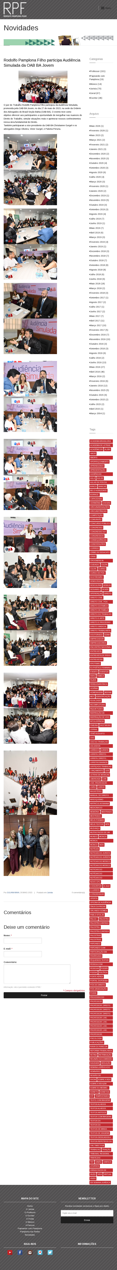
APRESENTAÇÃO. (98, 470)
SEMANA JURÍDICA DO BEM (100, 1067)
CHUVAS (106, 503)
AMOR (93, 453)
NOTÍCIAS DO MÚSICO (100, 865)
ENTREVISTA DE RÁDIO (100, 655)
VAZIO (93, 1174)
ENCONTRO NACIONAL (100, 647)
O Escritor (29, 1215)
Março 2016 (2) (97, 376)
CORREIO (94, 548)
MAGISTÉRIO (96, 791)
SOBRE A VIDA (104, 1080)
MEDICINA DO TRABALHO (96, 808)
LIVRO (93, 787)
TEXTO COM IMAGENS (100, 1100)
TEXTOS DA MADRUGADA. (96, 1125)
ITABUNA (94, 725)
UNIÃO (98, 1162)
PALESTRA (104, 919)
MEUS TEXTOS (96, 824)
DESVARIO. (95, 589)
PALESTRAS (95, 935)
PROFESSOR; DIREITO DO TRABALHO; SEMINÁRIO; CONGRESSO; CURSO (100, 1010)
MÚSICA (102, 837)
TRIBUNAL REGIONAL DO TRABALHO (100, 1154)
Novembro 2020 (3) (99, 158)
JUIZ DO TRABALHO (99, 742)
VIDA (100, 1174)
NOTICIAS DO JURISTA (100, 853)
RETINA (93, 1055)
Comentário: (10, 962)
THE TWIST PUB (97, 1145)
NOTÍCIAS (94, 849)
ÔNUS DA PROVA (97, 907)
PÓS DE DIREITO (97, 985)
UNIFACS (107, 1162)
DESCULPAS (95, 585)
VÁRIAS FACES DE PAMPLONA (98, 1170)
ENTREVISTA (95, 651)
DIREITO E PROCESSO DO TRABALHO (100, 622)
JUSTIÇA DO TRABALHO (101, 767)
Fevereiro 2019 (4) (99, 242)
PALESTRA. (95, 927)
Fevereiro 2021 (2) (99, 144)
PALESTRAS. (95, 940)
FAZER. (93, 680)
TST (92, 1162)
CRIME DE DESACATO (100, 552)
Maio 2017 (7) (97, 316)
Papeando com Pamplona (30, 1228)
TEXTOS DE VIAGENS (99, 1133)
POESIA (93, 972)
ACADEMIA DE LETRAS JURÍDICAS (100, 445)
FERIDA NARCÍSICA (98, 684)
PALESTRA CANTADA (99, 923)
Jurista (50, 893)
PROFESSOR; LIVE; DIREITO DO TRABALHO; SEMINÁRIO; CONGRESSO (101, 1030)
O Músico (30, 1222)
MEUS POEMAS (97, 820)
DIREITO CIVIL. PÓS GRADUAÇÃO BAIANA (100, 602)
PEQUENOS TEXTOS (99, 960)
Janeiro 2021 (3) (98, 149)
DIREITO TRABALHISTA (100, 631)
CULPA (104, 565)
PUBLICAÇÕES (96, 1042)
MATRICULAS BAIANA (99, 804)
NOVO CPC (95, 882)
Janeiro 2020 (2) (98, 191)
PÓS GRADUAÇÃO (98, 989)
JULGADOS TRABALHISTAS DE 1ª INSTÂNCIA (99, 746)
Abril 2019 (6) (96, 232)
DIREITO (108, 594)
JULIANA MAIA (13, 893)
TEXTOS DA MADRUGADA (96, 1121)
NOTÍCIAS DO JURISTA (100, 857)
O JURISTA (95, 890)
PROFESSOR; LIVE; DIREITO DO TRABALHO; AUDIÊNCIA (101, 1018)
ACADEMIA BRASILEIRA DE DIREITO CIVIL (100, 441)
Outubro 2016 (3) (98, 344)
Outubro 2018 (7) (98, 260)
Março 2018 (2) (97, 288)
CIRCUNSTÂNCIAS (98, 511)
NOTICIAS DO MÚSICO (100, 861)
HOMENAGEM (96, 692)
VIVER (93, 1178)
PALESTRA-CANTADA (99, 931)
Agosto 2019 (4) (98, 214)
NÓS (102, 845)
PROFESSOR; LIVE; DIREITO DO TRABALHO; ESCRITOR (101, 1022)
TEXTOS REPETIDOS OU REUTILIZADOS (101, 1141)
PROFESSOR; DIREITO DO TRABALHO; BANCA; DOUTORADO (100, 1005)
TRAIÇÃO (106, 1150)
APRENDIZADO (97, 466)
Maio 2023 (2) (97, 135)
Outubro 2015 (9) (98, 395)
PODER (104, 968)
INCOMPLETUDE (97, 705)
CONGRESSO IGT (98, 532)
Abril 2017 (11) (97, 320)
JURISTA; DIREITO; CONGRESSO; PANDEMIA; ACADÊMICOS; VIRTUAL (100, 754)
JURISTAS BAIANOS (99, 762)
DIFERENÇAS (96, 594)
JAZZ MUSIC (105, 725)
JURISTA (104, 750)
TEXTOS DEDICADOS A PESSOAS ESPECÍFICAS (101, 1137)
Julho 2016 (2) (97, 358)
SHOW (93, 1080)
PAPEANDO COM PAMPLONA (97, 948)
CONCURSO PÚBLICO (100, 523)
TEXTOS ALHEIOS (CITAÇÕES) (98, 1108)
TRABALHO (95, 1150)
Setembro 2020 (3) (99, 168)
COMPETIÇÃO (96, 515)
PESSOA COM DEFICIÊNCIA (96, 964)
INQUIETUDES (96, 709)
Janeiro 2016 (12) (98, 385)
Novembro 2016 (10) (100, 339)
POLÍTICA (103, 972)
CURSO (102, 569)
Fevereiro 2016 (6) (99, 381)
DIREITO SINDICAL (98, 626)
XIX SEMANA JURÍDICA (100, 1183)
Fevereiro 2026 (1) (99, 130)
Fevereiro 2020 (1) (99, 186)
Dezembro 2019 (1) (99, 195)
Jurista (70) (95, 88)
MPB (107, 824)
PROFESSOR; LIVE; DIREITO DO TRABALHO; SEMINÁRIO (101, 1026)
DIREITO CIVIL (96, 598)
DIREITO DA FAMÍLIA (99, 606)
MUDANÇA (95, 828)
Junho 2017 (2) (97, 311)
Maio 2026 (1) (97, 126)
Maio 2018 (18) (97, 283)
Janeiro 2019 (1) (98, 246)
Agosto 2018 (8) (98, 269)
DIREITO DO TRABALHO (101, 614)
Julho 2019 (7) (97, 219)
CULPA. (93, 569)
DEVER (105, 589)
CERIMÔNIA (95, 503)
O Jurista (30, 1209)
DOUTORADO (96, 635)
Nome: (8, 935)
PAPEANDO (95, 944)
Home (30, 1206)
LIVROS (101, 787)
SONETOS (104, 1092)
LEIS (107, 771)
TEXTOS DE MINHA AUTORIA (98, 1129)
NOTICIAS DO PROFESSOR (96, 869)
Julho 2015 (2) (97, 404)
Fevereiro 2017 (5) (99, 330)
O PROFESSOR (97, 894)
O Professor (30, 1212)
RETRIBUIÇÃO (105, 1055)
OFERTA (94, 898)
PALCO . (93, 919)
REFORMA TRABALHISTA (101, 1051)
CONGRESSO (96, 528)
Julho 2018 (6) (97, 274)
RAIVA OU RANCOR (98, 1047)
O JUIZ (107, 886)
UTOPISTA (94, 1166)
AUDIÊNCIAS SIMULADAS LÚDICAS (99, 474)
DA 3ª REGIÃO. (96, 577)
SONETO (94, 1092)
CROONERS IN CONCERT (96, 561)
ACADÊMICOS (96, 449)
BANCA (93, 486)
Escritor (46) (96, 98)
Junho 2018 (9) (97, 279)
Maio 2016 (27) (97, 367)
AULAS (100, 478)
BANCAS (102, 486)
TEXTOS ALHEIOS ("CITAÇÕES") (98, 1104)
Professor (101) (97, 71)
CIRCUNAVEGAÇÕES (99, 507)
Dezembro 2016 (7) (99, 334)
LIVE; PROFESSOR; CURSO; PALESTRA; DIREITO (99, 783)
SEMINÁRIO (95, 1071)
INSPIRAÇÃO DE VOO (99, 717)
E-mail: (8, 949)
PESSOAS (94, 968)
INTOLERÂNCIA (97, 721)
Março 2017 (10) (98, 325)
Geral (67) (95, 93)
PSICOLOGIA (96, 1038)
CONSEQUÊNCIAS (98, 540)
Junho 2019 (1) (97, 223)
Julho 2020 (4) (97, 177)
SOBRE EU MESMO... (99, 1088)
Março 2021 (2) (97, 140)
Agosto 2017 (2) (98, 302)
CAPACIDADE (96, 499)
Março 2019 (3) (97, 237)
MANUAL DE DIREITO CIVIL (99, 795)
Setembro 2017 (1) (99, 297)
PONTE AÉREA (96, 977)
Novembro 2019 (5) (99, 200)
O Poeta (30, 1219)
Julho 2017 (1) (97, 307)
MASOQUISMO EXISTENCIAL (96, 799)
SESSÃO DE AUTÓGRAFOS (96, 1075)
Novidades (30, 1235)
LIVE (105, 779)
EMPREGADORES (98, 643)
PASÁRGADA (96, 956)
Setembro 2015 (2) (99, 399)
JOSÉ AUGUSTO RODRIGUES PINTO (99, 734)
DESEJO (107, 585)
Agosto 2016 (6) (98, 353)
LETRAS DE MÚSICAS (99, 775)
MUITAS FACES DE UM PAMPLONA (100, 832)
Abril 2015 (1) (96, 409)
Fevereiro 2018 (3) (99, 293)
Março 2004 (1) (97, 413)
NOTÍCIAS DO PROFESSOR (96, 874)
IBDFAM (108, 692)
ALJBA (107, 449)
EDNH (107, 635)
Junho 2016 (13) (98, 362)
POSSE (93, 993)
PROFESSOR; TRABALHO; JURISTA (99, 1034)
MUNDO (93, 837)
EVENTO (94, 672)
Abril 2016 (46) (97, 372)
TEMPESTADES (102, 1096)
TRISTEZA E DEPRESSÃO (96, 1158)
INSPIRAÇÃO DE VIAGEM (97, 713)
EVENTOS (104, 672)
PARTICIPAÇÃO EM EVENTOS (98, 952)
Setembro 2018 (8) (99, 265)
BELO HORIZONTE (98, 491)
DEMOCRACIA (96, 581)
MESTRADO (106, 812)
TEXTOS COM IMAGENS (100, 1117)
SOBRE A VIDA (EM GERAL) (98, 1084)
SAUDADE (94, 1063)
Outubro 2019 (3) (98, 205)
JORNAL (94, 729)
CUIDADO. (94, 565)
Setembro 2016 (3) (99, 348)
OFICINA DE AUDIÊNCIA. (100, 902)
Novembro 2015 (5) (99, 390)
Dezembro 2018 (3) (99, 251)
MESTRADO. (95, 816)
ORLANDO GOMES (98, 911)
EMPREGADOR (97, 639)
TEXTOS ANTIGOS (98, 1112)
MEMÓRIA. (94, 812)
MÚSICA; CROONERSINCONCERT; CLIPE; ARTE (101, 841)
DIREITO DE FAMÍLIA (99, 610)
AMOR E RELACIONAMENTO (99, 458)
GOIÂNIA (94, 688)
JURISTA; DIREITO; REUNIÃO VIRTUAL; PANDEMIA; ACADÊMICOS (98, 758)
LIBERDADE (95, 779)
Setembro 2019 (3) (99, 209)
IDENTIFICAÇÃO (103, 696)
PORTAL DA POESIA (99, 981)
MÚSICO (94, 845)
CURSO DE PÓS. (97, 573)
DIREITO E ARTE (97, 618)
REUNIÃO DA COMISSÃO (101, 1059)
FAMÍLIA (100, 676)
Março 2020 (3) (97, 181)
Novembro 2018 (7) (99, 256)
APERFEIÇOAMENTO (99, 462)
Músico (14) (96, 84)
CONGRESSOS (97, 536)
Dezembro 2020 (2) (99, 154)
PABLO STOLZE (97, 915)
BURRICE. (94, 495)
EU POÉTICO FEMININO (100, 668)
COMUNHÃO (95, 519)
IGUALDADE (95, 701)
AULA (92, 478)
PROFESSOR (96, 1001)
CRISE (93, 556)
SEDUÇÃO (105, 1063)
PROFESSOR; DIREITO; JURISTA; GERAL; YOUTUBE (100, 1014)
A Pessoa (30, 1225)
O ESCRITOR (96, 886)
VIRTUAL (108, 1174)
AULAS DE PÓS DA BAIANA (98, 482)
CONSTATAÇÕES (97, 544)
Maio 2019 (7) (97, 228)
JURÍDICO (94, 750)
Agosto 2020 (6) (98, 172)
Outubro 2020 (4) (98, 163)
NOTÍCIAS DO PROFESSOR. (96, 878)
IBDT (92, 696)
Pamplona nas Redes (30, 1231)
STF (92, 1096)
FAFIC (92, 676)
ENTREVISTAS (96, 659)
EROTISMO (95, 664)
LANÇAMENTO (96, 771)
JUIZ (92, 738)
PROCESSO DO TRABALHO (97, 997)
